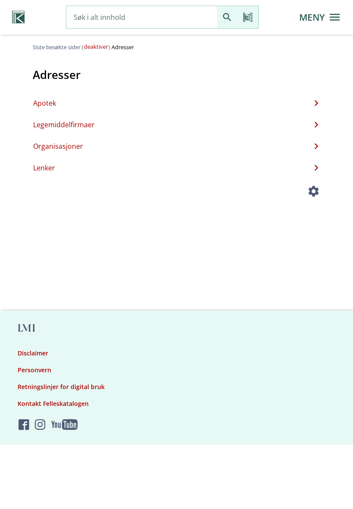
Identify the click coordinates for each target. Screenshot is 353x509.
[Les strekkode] (248, 17)
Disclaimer (33, 353)
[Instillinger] (313, 192)
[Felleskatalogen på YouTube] (64, 425)
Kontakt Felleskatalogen (53, 403)
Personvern (34, 370)
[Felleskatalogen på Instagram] (40, 425)
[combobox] (141, 17)
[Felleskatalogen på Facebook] (24, 425)
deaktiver (96, 46)
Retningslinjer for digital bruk (61, 387)
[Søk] (227, 17)
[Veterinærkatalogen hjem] (18, 17)
